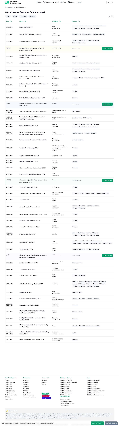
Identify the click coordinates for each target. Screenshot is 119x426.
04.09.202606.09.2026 (9, 118)
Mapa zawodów (64, 405)
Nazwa (21, 21)
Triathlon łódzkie (64, 388)
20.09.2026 (9, 299)
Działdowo (58, 269)
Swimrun (25, 384)
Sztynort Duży (58, 214)
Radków (55, 207)
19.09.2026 (9, 284)
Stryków (54, 234)
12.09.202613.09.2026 (9, 234)
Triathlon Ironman (10, 382)
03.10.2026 (9, 326)
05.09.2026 (9, 140)
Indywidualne (27, 393)
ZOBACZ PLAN (107, 49)
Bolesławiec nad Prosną (59, 111)
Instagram (44, 382)
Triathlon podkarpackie (93, 380)
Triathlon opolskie (65, 395)
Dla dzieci (26, 388)
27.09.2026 (9, 312)
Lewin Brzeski (56, 187)
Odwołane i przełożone (29, 397)
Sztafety (25, 391)
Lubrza (54, 220)
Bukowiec (55, 85)
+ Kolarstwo (23, 16)
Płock (55, 70)
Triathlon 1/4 (8, 386)
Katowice (54, 63)
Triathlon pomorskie (92, 384)
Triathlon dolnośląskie (66, 380)
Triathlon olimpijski (10, 391)
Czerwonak (56, 319)
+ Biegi (15, 16)
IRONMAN (7, 397)
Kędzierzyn (55, 98)
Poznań (56, 34)
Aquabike (26, 386)
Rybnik (54, 199)
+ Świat (8, 16)
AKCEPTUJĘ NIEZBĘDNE (111, 423)
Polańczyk (56, 140)
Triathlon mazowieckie (66, 393)
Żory (54, 275)
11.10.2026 (9, 339)
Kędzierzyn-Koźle (56, 41)
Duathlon (25, 380)
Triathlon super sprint (11, 395)
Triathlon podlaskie (92, 382)
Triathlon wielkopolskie (93, 393)
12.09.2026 (9, 207)
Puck (55, 242)
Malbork (55, 125)
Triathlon (7, 380)
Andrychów (55, 305)
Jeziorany (58, 133)
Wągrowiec (56, 56)
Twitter (44, 384)
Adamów (54, 311)
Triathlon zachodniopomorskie (95, 395)
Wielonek (58, 298)
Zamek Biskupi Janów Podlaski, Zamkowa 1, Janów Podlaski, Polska (60, 147)
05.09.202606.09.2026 (9, 161)
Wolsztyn (56, 284)
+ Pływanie (32, 16)
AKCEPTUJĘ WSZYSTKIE (97, 423)
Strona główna (9, 7)
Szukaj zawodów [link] (20, 7)
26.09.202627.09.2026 (9, 305)
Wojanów (55, 77)
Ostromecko (58, 333)
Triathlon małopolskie (66, 391)
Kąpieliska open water (66, 401)
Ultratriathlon (8, 399)
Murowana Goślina (57, 339)
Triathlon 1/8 (8, 388)
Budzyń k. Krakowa (57, 193)
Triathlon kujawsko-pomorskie (68, 382)
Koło (56, 292)
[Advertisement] (57, 358)
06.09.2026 (9, 174)
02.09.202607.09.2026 (9, 111)
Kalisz (56, 27)
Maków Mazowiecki (57, 262)
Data (7, 21)
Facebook (44, 380)
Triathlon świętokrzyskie (94, 388)
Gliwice (54, 249)
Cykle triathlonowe (28, 395)
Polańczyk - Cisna (57, 155)
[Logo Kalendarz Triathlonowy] (13, 2)
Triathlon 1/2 (8, 384)
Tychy (53, 326)
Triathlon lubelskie (65, 386)
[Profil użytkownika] (112, 2)
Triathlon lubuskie (65, 384)
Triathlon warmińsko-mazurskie (96, 391)
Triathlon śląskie (91, 386)
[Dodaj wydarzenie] (108, 2)
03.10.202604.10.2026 (9, 333)
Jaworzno (54, 168)
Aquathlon (26, 382)
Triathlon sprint (9, 393)
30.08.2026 (9, 27)
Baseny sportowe (65, 399)
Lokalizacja (55, 21)
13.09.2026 (9, 242)
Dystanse (74, 21)
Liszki (55, 174)
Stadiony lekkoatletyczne (67, 403)
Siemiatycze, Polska (57, 91)
